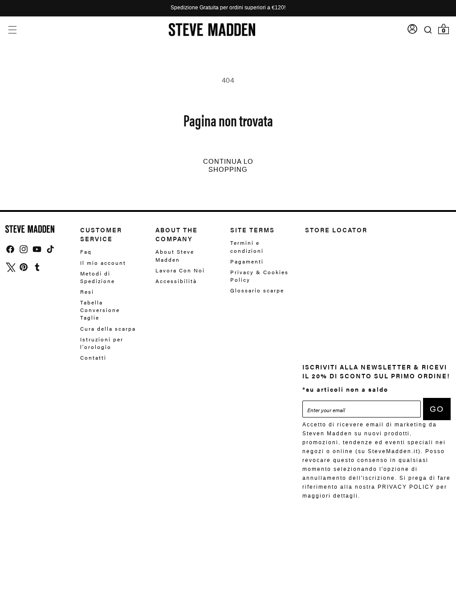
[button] (12, 29)
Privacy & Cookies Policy (259, 276)
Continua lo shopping (228, 165)
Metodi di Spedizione (97, 277)
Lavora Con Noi (180, 270)
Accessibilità (176, 281)
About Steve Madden (174, 255)
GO (437, 409)
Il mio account (103, 263)
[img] (10, 249)
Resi (87, 292)
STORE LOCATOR (336, 229)
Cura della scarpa (108, 328)
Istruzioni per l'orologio (101, 343)
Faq (86, 251)
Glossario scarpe (257, 290)
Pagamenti (247, 261)
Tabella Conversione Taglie (100, 309)
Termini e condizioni (247, 246)
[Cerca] (428, 29)
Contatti (93, 357)
